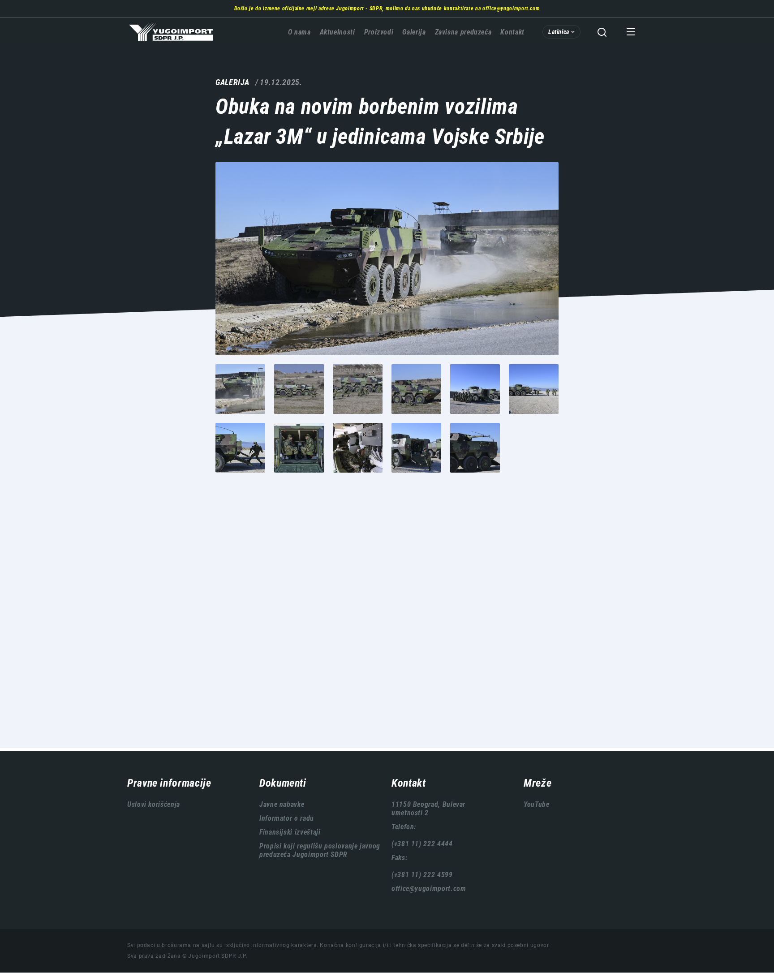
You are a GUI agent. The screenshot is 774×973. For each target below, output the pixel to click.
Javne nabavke (281, 804)
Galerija (414, 32)
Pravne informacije (169, 783)
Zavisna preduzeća (463, 32)
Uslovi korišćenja (153, 804)
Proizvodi (379, 32)
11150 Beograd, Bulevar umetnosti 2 (428, 808)
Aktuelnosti (337, 32)
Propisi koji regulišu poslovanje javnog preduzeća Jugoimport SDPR (319, 850)
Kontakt (512, 32)
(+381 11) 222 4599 (422, 874)
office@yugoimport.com (511, 8)
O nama (299, 32)
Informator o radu (286, 818)
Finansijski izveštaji (289, 832)
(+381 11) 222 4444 (422, 844)
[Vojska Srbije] (387, 258)
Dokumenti (282, 783)
